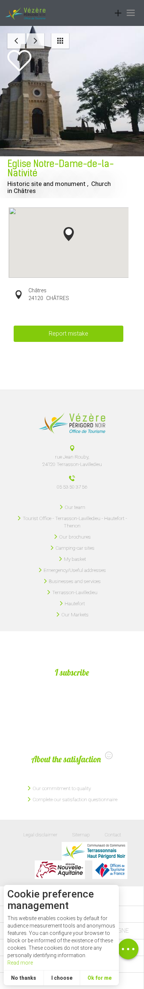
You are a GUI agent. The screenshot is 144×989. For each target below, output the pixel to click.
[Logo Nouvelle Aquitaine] (60, 869)
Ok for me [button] (100, 978)
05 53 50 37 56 (72, 487)
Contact (112, 835)
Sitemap (81, 835)
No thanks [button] (23, 978)
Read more (20, 963)
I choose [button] (61, 978)
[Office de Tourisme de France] (110, 869)
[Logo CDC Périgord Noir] (94, 851)
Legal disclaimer (40, 835)
